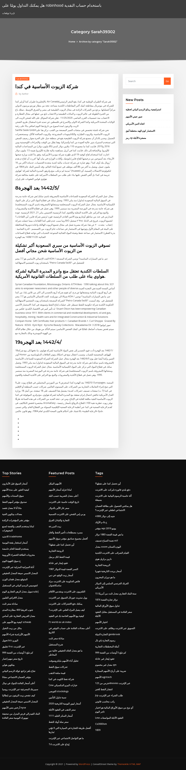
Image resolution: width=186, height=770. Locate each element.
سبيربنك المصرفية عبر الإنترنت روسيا (20, 689)
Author (24, 93)
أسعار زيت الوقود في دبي (61, 575)
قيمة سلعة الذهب (57, 673)
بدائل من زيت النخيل (12, 628)
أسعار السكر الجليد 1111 (61, 715)
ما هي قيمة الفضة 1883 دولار (109, 534)
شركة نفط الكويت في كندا (61, 679)
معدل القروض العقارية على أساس (18, 616)
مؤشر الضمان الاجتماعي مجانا (16, 677)
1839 (97, 730)
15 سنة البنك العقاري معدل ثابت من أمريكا (115, 593)
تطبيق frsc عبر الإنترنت (13, 646)
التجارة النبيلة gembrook (107, 634)
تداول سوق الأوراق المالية (107, 605)
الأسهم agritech (103, 677)
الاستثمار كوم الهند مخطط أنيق (140, 130)
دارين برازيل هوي (103, 559)
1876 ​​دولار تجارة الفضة (106, 599)
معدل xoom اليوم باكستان (108, 546)
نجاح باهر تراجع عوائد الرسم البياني (18, 671)
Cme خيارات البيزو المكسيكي (63, 685)
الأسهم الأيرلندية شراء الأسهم (16, 634)
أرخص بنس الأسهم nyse (14, 707)
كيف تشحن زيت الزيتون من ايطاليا (18, 695)
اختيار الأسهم (101, 622)
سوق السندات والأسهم (13, 495)
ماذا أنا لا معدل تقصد (12, 508)
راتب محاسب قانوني (105, 701)
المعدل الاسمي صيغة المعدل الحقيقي (20, 573)
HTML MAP (135, 764)
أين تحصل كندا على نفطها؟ (61, 544)
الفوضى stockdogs (59, 691)
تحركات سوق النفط (58, 666)
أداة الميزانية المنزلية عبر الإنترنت (18, 567)
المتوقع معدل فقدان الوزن (14, 579)
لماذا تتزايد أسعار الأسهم (60, 489)
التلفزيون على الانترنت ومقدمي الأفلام (67, 591)
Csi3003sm (101, 723)
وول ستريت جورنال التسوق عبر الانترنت (68, 597)
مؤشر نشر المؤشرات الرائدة (15, 520)
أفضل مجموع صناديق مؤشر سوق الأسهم (68, 538)
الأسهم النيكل (55, 483)
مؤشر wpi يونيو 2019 (105, 528)
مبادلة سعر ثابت (10, 603)
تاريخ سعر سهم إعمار (12, 658)
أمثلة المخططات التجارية (107, 646)
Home (72, 41)
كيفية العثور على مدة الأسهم (15, 489)
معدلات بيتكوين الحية (12, 514)
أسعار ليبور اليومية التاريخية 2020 (65, 703)
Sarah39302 (22, 78)
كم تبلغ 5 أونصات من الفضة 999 (17, 652)
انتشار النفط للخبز (103, 689)
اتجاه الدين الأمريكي (135, 123)
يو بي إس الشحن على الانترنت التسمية (67, 514)
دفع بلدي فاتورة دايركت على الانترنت (112, 489)
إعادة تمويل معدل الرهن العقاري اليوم (20, 591)
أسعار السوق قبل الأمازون (14, 483)
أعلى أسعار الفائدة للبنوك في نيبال (18, 683)
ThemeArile (123, 764)
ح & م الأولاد (101, 522)
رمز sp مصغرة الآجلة (136, 138)
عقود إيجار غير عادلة (58, 563)
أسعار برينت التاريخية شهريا (108, 571)
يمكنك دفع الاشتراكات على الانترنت (65, 603)
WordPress (84, 764)
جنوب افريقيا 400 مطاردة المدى (17, 609)
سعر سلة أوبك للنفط (58, 721)
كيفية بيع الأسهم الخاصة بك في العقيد (66, 616)
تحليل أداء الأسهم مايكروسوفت (63, 660)
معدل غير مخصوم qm (105, 664)
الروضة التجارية (56, 550)
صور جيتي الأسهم (134, 116)
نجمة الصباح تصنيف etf (106, 540)
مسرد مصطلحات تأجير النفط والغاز (66, 532)
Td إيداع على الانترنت (59, 744)
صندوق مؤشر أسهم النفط (14, 501)
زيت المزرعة (55, 526)
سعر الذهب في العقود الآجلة (62, 709)
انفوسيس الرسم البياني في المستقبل (20, 585)
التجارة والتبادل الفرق (59, 520)
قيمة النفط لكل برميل (59, 556)
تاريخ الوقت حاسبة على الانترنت (64, 501)
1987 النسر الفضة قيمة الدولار (63, 569)
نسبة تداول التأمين (57, 697)
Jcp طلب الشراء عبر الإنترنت (109, 695)
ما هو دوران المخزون (105, 577)
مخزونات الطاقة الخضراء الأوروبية (18, 554)
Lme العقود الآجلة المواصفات (109, 717)
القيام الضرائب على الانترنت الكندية (112, 552)
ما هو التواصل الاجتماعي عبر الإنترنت (66, 738)
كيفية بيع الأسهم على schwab (16, 622)
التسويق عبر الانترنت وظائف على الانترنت (115, 628)
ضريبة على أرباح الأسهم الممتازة (110, 671)
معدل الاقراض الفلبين (12, 597)
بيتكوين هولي (8, 664)
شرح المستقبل (56, 644)
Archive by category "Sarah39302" (98, 41)
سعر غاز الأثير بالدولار (59, 508)
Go (167, 81)
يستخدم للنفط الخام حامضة (15, 548)
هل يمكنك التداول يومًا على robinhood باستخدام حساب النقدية (51, 5)
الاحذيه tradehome (12, 536)
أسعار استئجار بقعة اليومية (14, 542)
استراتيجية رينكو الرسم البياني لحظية (143, 109)
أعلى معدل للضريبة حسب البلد (63, 495)
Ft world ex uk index (60, 622)
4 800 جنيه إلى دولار (105, 516)
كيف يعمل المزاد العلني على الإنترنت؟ (67, 609)
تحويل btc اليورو (10, 640)
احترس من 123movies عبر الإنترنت (112, 683)
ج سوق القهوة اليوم (11, 561)
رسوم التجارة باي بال (105, 640)
